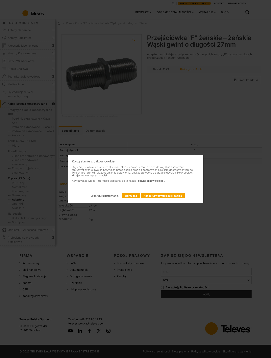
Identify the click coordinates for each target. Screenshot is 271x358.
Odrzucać (131, 195)
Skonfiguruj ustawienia (104, 195)
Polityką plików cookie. (150, 180)
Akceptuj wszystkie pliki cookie (163, 195)
